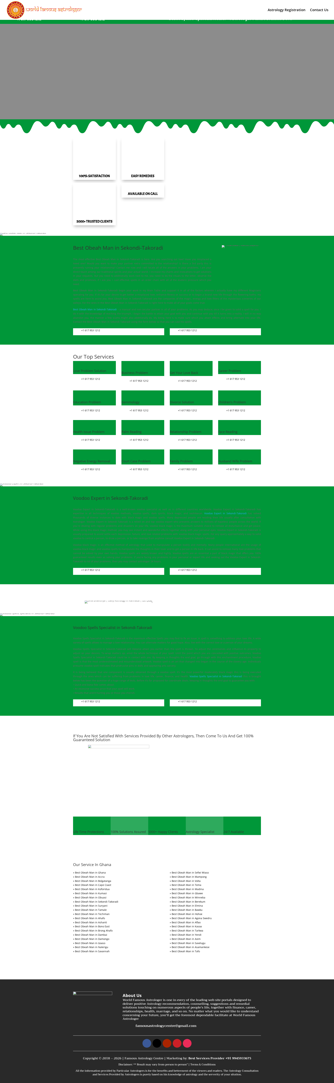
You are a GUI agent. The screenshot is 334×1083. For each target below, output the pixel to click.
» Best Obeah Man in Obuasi (89, 897)
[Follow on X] (157, 1043)
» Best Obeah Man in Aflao (185, 922)
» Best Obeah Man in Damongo (91, 939)
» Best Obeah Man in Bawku (186, 909)
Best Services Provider (206, 1058)
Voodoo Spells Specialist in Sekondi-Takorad (216, 676)
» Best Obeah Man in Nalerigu (90, 947)
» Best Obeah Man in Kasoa (186, 926)
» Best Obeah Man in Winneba (187, 897)
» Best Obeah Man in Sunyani (90, 905)
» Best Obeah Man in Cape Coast (92, 885)
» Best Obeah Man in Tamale (90, 909)
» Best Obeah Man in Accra (89, 876)
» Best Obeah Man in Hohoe (186, 914)
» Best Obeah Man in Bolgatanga (92, 881)
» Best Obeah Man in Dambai (90, 934)
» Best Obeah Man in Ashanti (90, 922)
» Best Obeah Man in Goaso (89, 943)
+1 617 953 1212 (90, 330)
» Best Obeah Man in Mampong (188, 876)
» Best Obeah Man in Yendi (185, 934)
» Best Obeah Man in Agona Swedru (191, 918)
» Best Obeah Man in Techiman (91, 914)
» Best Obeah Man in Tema (185, 885)
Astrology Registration (286, 10)
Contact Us (319, 10)
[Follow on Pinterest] (177, 1043)
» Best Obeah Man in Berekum (187, 901)
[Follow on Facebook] (146, 1043)
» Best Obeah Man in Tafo (185, 951)
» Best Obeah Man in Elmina (186, 905)
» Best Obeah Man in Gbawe (186, 893)
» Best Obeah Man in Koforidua (91, 889)
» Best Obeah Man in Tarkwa (186, 930)
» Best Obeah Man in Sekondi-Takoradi (95, 901)
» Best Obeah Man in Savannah (91, 951)
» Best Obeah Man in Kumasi (90, 893)
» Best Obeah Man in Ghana (89, 872)
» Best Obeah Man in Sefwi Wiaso (189, 872)
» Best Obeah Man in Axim (185, 939)
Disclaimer (125, 1064)
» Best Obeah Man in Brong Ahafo (93, 930)
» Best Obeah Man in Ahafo (89, 918)
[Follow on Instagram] (187, 1043)
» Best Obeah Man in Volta (185, 881)
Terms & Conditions (203, 1064)
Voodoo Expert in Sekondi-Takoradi (225, 513)
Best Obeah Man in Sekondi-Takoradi (95, 309)
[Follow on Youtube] (167, 1043)
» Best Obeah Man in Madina (187, 889)
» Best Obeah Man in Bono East (91, 926)
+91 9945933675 (238, 1058)
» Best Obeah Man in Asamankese (189, 947)
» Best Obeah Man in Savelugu (187, 943)
